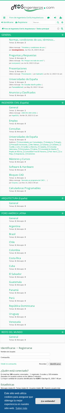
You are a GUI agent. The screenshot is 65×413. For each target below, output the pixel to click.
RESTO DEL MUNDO (12, 332)
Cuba (12, 266)
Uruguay (14, 314)
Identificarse (8, 22)
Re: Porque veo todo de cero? (32, 61)
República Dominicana (22, 306)
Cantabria (54, 145)
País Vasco (53, 151)
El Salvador (15, 274)
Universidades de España (23, 79)
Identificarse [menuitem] (55, 18)
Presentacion (26, 74)
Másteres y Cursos (19, 159)
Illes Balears (34, 145)
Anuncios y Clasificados (22, 92)
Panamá (13, 290)
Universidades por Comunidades (31, 142)
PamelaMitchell (17, 87)
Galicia (34, 149)
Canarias (45, 145)
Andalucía (49, 142)
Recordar (43, 364)
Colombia (14, 250)
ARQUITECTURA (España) (14, 198)
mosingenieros (18, 50)
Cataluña (43, 147)
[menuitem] (62, 28)
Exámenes (31, 154)
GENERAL (6, 34)
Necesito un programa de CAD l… (33, 180)
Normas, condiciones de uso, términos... (32, 39)
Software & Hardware (21, 166)
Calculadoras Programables (25, 188)
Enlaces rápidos (5, 18)
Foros (49, 18)
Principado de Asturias (19, 145)
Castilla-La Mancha (30, 147)
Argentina (14, 226)
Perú (12, 298)
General (13, 107)
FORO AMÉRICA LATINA (14, 213)
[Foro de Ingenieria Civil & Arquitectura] (32, 7)
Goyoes (15, 183)
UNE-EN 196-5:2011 (28, 113)
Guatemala (15, 282)
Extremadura (24, 149)
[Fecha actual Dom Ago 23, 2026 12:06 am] (58, 29)
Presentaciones (18, 68)
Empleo (13, 120)
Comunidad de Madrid (48, 149)
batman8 (39, 74)
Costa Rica (15, 258)
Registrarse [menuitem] (61, 18)
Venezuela (15, 322)
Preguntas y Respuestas (22, 55)
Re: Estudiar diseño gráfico (31, 85)
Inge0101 (15, 115)
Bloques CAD (16, 175)
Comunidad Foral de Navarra (35, 151)
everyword (16, 63)
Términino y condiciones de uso (33, 47)
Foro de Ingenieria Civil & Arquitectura (26, 17)
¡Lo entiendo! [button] (48, 401)
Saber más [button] (21, 408)
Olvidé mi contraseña (8, 364)
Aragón (58, 142)
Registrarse (22, 22)
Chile (12, 242)
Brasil (12, 234)
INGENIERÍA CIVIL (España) (15, 102)
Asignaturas (20, 154)
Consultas (14, 128)
